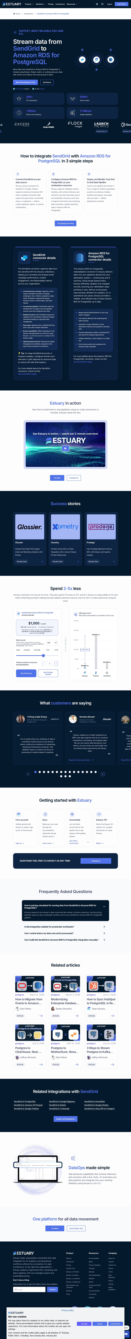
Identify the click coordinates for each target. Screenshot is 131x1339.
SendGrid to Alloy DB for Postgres (99, 1109)
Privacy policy (67, 1310)
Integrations (28, 14)
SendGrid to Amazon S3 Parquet (28, 1105)
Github (91, 1282)
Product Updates (94, 1265)
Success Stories (94, 1291)
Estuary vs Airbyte (72, 1275)
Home (18, 14)
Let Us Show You (76, 1228)
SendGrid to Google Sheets (96, 1105)
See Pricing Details (48, 673)
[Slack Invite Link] (97, 4)
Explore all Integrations (65, 1119)
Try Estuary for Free (65, 223)
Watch (98, 843)
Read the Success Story (79, 760)
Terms (110, 1272)
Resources (71, 4)
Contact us (96, 861)
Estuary (68, 1258)
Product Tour (70, 1268)
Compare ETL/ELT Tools (95, 1286)
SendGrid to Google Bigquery (62, 1101)
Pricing (50, 4)
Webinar (91, 1278)
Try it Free (121, 4)
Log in (109, 4)
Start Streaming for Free (25, 82)
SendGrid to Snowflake (94, 1101)
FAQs (68, 1294)
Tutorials (91, 1268)
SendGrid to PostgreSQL (25, 1101)
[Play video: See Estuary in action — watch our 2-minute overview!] (65, 448)
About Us (111, 1258)
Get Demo (47, 82)
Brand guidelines (111, 1288)
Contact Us (73, 478)
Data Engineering (94, 1275)
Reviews (69, 1291)
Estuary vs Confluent (73, 1278)
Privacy (110, 1268)
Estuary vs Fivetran (72, 1272)
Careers (111, 1262)
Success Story (77, 131)
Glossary (92, 1272)
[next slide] (103, 774)
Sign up (19, 843)
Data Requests (111, 1276)
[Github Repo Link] (102, 4)
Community (92, 1294)
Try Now (57, 478)
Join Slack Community (73, 842)
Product (28, 4)
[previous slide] (28, 774)
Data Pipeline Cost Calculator (72, 1286)
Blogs (91, 1262)
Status (110, 1281)
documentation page (27, 374)
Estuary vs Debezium (73, 1282)
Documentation (94, 1258)
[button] (29, 4)
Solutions (39, 4)
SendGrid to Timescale (59, 1109)
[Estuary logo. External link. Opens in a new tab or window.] (16, 1312)
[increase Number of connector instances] (56, 663)
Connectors (60, 4)
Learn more (46, 843)
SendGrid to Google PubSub (26, 1109)
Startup (110, 1284)
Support (91, 1297)
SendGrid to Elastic (57, 1105)
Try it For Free (26, 673)
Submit (52, 1289)
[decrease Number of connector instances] (43, 663)
